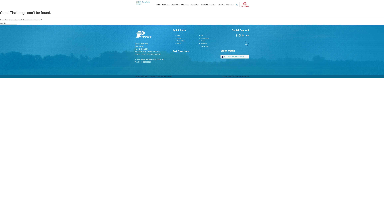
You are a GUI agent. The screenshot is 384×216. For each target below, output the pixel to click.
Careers (220, 5)
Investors (194, 5)
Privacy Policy (204, 46)
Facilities (184, 5)
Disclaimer (204, 43)
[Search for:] (8, 23)
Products (175, 5)
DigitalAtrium (245, 76)
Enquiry (179, 43)
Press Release (205, 38)
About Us (165, 5)
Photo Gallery (181, 41)
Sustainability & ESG (208, 5)
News (178, 35)
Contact (229, 5)
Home (158, 5)
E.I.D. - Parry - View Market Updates (234, 56)
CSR (202, 35)
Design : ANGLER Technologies (232, 76)
